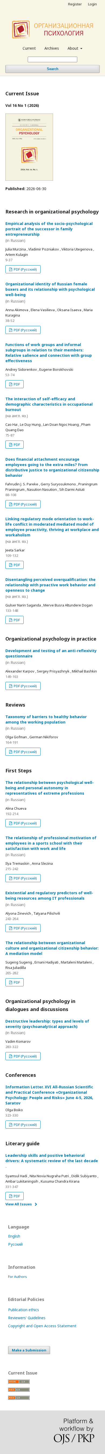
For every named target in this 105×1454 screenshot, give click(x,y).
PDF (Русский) (25, 269)
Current (29, 48)
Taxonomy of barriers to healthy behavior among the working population (46, 722)
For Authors (17, 1276)
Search (52, 69)
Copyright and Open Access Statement (42, 1325)
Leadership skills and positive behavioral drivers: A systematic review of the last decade (51, 1161)
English (14, 1236)
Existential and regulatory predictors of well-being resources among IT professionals (49, 898)
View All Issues (18, 1204)
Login (92, 4)
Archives (51, 48)
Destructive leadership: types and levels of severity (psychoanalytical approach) (47, 1027)
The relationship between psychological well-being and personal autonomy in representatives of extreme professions (49, 791)
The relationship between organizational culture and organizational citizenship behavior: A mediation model (52, 948)
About (73, 48)
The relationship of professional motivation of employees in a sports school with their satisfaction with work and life (50, 846)
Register (75, 4)
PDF (16, 384)
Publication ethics (23, 1309)
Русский (15, 1244)
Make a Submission (29, 1350)
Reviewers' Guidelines (27, 1317)
